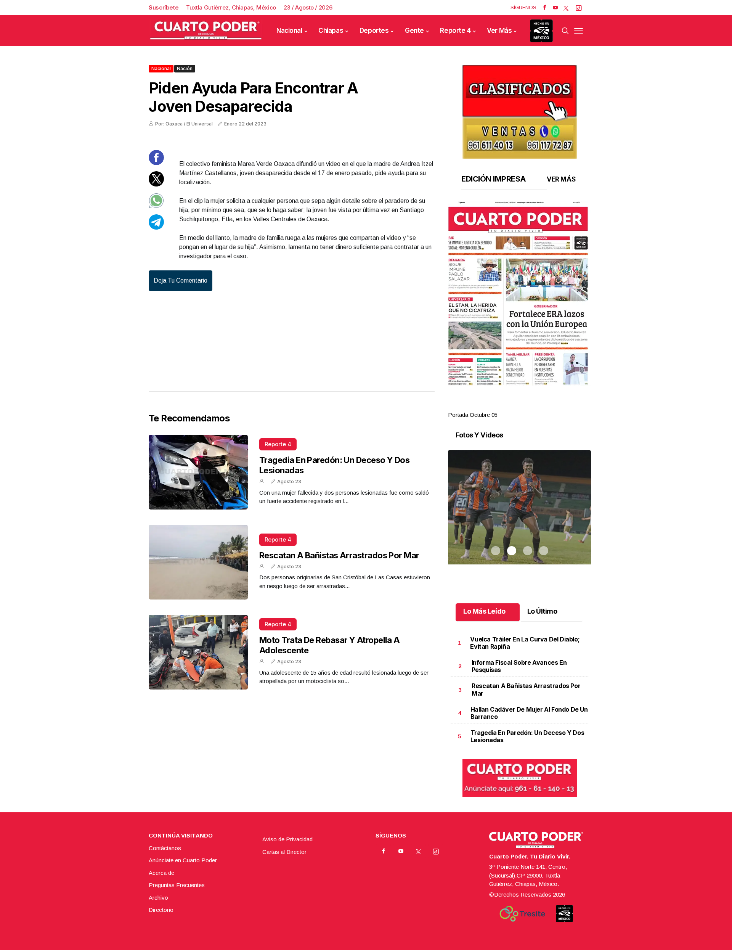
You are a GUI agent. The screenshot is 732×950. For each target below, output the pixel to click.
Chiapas (330, 30)
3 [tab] (527, 405)
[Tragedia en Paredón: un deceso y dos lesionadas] (198, 472)
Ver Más (499, 30)
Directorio (161, 910)
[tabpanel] (519, 310)
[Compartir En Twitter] (156, 184)
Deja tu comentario (180, 280)
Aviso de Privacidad (287, 839)
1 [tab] (495, 405)
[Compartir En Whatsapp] (156, 206)
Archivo (158, 897)
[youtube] (555, 7)
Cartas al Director (284, 852)
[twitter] (565, 7)
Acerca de (161, 873)
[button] (519, 293)
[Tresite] (522, 913)
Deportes (374, 30)
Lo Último (542, 611)
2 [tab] (511, 405)
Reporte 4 (455, 30)
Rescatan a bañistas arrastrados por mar (339, 555)
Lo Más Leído (484, 611)
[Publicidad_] (519, 109)
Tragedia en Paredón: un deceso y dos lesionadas (527, 736)
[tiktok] (578, 7)
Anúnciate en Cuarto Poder (183, 860)
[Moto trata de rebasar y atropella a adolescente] (198, 652)
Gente (414, 30)
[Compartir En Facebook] (156, 163)
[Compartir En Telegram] (156, 227)
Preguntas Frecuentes (177, 885)
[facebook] (544, 7)
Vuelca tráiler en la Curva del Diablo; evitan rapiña (525, 642)
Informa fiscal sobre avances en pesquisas (519, 666)
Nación (185, 68)
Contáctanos (165, 848)
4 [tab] (543, 405)
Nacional (289, 30)
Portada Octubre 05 (473, 415)
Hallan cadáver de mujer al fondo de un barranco (529, 713)
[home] (206, 30)
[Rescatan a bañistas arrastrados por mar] (198, 562)
